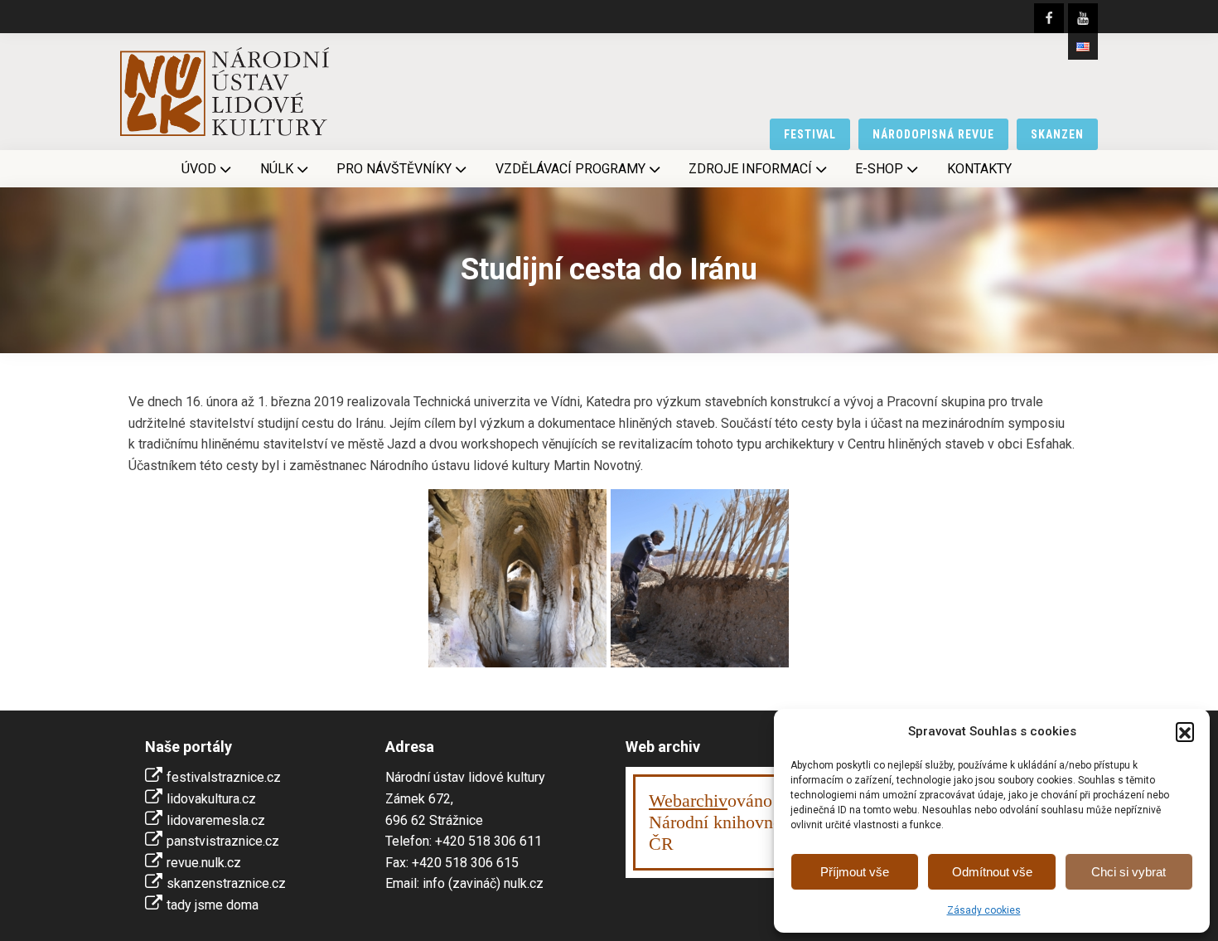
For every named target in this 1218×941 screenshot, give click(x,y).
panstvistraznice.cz (223, 841)
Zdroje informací (750, 169)
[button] (1185, 731)
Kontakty (979, 169)
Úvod (198, 169)
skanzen (1057, 134)
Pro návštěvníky (394, 169)
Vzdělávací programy (570, 169)
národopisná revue (933, 134)
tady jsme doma (213, 905)
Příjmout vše (854, 872)
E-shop (879, 169)
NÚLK (276, 169)
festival (810, 134)
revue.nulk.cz (204, 863)
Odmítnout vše (992, 872)
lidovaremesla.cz (216, 820)
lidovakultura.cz (211, 799)
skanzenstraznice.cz (226, 883)
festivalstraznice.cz (224, 777)
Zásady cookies (984, 910)
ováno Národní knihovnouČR (720, 822)
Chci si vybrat (1128, 872)
